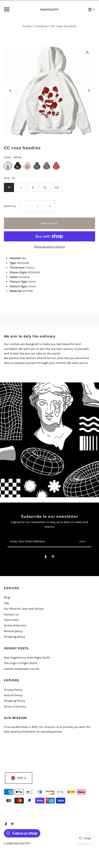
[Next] (89, 90)
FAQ (6, 603)
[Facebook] (46, 557)
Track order (11, 620)
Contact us (11, 614)
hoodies (41, 26)
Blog (7, 597)
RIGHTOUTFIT (49, 9)
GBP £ (21, 778)
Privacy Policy (13, 689)
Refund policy (13, 631)
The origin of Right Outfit (20, 663)
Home (27, 26)
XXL (56, 187)
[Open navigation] (19, 9)
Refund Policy (13, 695)
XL (45, 187)
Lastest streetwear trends (21, 668)
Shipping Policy (14, 700)
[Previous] (10, 90)
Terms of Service (15, 625)
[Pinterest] (53, 557)
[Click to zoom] (87, 52)
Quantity (10, 206)
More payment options (49, 246)
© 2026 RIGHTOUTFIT (17, 843)
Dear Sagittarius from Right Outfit (27, 657)
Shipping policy (14, 636)
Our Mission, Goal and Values (24, 608)
